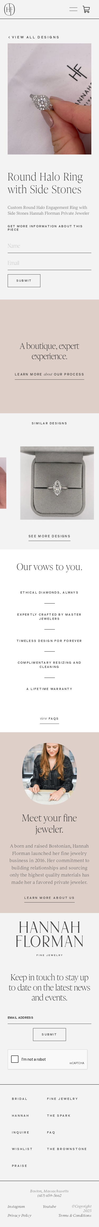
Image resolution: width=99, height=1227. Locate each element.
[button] (73, 9)
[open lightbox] (57, 483)
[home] (9, 9)
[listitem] (57, 483)
